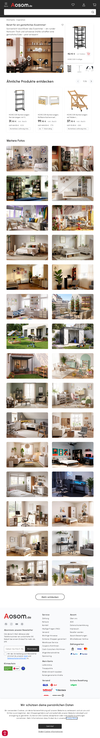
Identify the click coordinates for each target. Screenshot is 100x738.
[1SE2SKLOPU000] (57, 521)
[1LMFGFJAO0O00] (43, 520)
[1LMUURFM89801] (14, 341)
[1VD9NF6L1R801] (32, 547)
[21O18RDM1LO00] (31, 519)
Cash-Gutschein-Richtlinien (53, 649)
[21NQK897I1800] (9, 405)
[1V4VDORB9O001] (26, 521)
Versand (45, 632)
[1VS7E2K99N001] (34, 310)
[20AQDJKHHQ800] (66, 248)
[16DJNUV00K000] (89, 374)
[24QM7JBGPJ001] (35, 244)
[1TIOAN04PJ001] (70, 194)
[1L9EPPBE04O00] (30, 162)
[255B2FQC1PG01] (87, 188)
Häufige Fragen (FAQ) (51, 629)
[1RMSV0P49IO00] (12, 163)
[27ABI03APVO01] (15, 579)
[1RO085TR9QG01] (39, 492)
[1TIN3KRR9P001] (46, 185)
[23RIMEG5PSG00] (61, 545)
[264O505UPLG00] (23, 452)
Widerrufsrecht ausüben (52, 672)
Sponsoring (47, 656)
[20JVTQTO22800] (38, 549)
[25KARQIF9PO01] (18, 188)
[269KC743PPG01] (89, 430)
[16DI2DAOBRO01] (32, 282)
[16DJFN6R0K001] (44, 545)
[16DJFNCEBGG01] (90, 248)
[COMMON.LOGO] (21, 5)
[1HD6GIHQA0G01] (43, 250)
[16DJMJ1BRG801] (68, 157)
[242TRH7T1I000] (73, 565)
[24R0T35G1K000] (83, 433)
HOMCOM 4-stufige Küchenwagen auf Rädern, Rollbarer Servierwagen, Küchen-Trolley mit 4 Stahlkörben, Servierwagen (77, 59)
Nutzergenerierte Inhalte (52, 675)
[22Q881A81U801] (66, 223)
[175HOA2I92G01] (68, 581)
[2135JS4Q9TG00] (16, 517)
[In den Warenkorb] (88, 54)
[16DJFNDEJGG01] (36, 279)
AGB (26, 656)
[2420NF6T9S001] (26, 190)
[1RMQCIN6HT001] (55, 462)
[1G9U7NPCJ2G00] (26, 402)
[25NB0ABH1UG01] (17, 461)
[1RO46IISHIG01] (12, 287)
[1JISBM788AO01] (92, 288)
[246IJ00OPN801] (19, 394)
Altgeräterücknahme (51, 653)
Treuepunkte (47, 668)
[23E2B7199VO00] (82, 250)
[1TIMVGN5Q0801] (35, 328)
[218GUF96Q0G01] (13, 226)
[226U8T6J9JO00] (42, 478)
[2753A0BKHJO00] (65, 424)
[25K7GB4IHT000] (29, 464)
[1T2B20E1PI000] (59, 197)
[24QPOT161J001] (44, 285)
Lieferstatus (47, 665)
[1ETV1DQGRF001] (39, 398)
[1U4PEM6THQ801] (60, 433)
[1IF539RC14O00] (75, 283)
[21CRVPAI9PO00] (80, 187)
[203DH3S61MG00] (73, 259)
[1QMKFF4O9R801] (77, 368)
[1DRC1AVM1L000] (43, 433)
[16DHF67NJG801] (42, 372)
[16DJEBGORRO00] (26, 579)
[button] (89, 68)
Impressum (74, 629)
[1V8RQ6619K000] (30, 313)
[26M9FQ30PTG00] (58, 369)
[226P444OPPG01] (54, 250)
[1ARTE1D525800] (85, 401)
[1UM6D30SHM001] (20, 161)
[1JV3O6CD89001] (15, 248)
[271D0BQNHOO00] (71, 434)
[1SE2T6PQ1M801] (87, 225)
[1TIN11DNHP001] (75, 340)
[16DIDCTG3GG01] (63, 490)
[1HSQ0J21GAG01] (43, 314)
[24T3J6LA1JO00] (88, 552)
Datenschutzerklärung (79, 625)
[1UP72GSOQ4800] (9, 425)
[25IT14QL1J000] (38, 514)
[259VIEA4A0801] (42, 461)
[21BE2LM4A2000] (23, 312)
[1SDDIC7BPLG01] (21, 358)
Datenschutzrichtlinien (16, 658)
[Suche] (93, 12)
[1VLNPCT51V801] (59, 287)
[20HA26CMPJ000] (80, 393)
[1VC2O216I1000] (66, 279)
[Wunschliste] (73, 4)
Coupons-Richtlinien (50, 646)
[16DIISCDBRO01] (73, 342)
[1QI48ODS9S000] (43, 400)
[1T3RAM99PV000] (36, 487)
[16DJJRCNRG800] (88, 425)
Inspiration (20, 20)
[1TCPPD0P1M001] (11, 400)
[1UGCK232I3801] (68, 397)
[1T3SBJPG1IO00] (34, 338)
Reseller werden (77, 632)
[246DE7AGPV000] (82, 345)
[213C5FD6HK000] (73, 164)
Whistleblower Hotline (79, 639)
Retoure (45, 622)
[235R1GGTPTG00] (88, 459)
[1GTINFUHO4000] (32, 345)
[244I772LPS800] (22, 371)
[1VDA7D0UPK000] (24, 255)
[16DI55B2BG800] (19, 426)
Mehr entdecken (50, 597)
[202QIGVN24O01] (80, 289)
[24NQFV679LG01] (63, 158)
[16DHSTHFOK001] (11, 254)
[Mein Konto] (83, 4)
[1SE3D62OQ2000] (29, 484)
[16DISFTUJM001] (23, 244)
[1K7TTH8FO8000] (73, 579)
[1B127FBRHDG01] (84, 508)
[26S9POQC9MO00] (67, 482)
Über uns (73, 618)
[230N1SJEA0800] (36, 155)
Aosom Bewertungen (78, 636)
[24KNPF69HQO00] (28, 219)
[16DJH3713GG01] (14, 429)
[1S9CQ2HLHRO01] (82, 460)
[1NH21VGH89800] (67, 255)
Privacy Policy (71, 718)
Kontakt (45, 625)
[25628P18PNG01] (73, 313)
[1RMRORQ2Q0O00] (18, 283)
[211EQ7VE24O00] (10, 195)
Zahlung (45, 618)
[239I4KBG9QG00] (79, 485)
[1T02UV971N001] (85, 304)
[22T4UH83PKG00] (73, 306)
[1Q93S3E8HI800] (75, 399)
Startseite (10, 20)
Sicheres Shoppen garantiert (54, 639)
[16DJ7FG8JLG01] (86, 517)
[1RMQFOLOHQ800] (25, 281)
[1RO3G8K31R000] (82, 370)
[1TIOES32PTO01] (34, 301)
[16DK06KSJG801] (25, 159)
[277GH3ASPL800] (85, 364)
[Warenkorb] (94, 4)
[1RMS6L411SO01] (42, 425)
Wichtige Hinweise (49, 636)
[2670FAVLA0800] (61, 398)
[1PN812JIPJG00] (70, 286)
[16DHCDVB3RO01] (23, 338)
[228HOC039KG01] (86, 164)
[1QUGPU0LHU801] (34, 458)
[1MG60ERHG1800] (66, 330)
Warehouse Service (50, 642)
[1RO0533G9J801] (45, 339)
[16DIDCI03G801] (75, 543)
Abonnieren (32, 649)
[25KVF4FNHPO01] (44, 575)
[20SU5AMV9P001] (38, 576)
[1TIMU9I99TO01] (36, 370)
